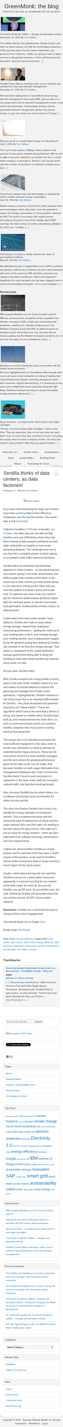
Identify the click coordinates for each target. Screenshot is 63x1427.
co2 (38, 1126)
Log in (9, 1389)
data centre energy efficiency (38, 942)
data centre (16, 942)
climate (28, 1121)
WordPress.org (13, 1406)
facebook (42, 1152)
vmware (32, 949)
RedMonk (11, 1364)
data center (24, 1131)
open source (43, 1164)
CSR (14, 1131)
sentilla (41, 946)
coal (8, 1131)
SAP (10, 1175)
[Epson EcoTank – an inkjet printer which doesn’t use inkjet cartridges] (13, 418)
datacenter (18, 946)
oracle (52, 1165)
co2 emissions (48, 1126)
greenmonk (21, 1159)
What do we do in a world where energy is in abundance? (29, 141)
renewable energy (18, 1169)
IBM (34, 1158)
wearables (28, 1189)
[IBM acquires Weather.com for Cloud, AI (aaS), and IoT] (13, 311)
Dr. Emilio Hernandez (16, 1315)
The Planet (24, 930)
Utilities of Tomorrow (16, 1370)
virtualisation (52, 946)
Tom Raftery (12, 1273)
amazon (9, 1116)
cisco (20, 1122)
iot (16, 1164)
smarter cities (30, 452)
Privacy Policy (13, 1090)
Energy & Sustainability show (20, 1084)
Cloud (11, 458)
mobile (34, 1164)
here (42, 922)
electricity (25, 1139)
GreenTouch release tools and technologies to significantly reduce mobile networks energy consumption (29, 195)
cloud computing (24, 1126)
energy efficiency (25, 938)
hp (27, 1158)
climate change (45, 1121)
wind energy (42, 1189)
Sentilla (23, 521)
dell (33, 1132)
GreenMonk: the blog (31, 6)
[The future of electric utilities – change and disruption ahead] (13, 30)
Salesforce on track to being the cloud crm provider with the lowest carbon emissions (30, 1277)
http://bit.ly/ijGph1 (15, 1000)
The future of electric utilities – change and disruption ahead (30, 34)
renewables (40, 1169)
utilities (11, 1189)
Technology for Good (38, 463)
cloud (9, 1126)
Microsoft (24, 1164)
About (17, 463)
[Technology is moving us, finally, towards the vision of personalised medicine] (13, 250)
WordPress (34, 1423)
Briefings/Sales (47, 458)
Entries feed (12, 1394)
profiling (20, 513)
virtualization (9, 949)
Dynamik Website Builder (35, 1420)
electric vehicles (20, 1146)
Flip (10, 1056)
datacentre (30, 946)
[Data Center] (31, 501)
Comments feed (14, 1400)
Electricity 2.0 (9, 452)
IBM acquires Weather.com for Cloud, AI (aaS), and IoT (28, 314)
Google (11, 1158)
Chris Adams (12, 1286)
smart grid (37, 1175)
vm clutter (22, 949)
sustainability (26, 458)
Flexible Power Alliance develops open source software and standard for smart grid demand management (30, 85)
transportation (51, 452)
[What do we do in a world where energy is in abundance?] (13, 137)
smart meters (21, 1183)
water (19, 1189)
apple (16, 1116)
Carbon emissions (27, 1116)
